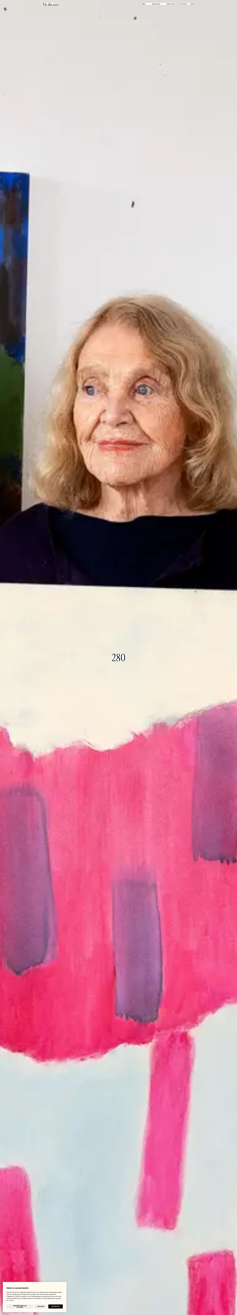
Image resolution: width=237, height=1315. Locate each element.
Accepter (56, 1306)
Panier (192, 4)
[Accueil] (80, 4)
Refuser (40, 1306)
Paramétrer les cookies (20, 1306)
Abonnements (156, 4)
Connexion (184, 4)
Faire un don (170, 4)
